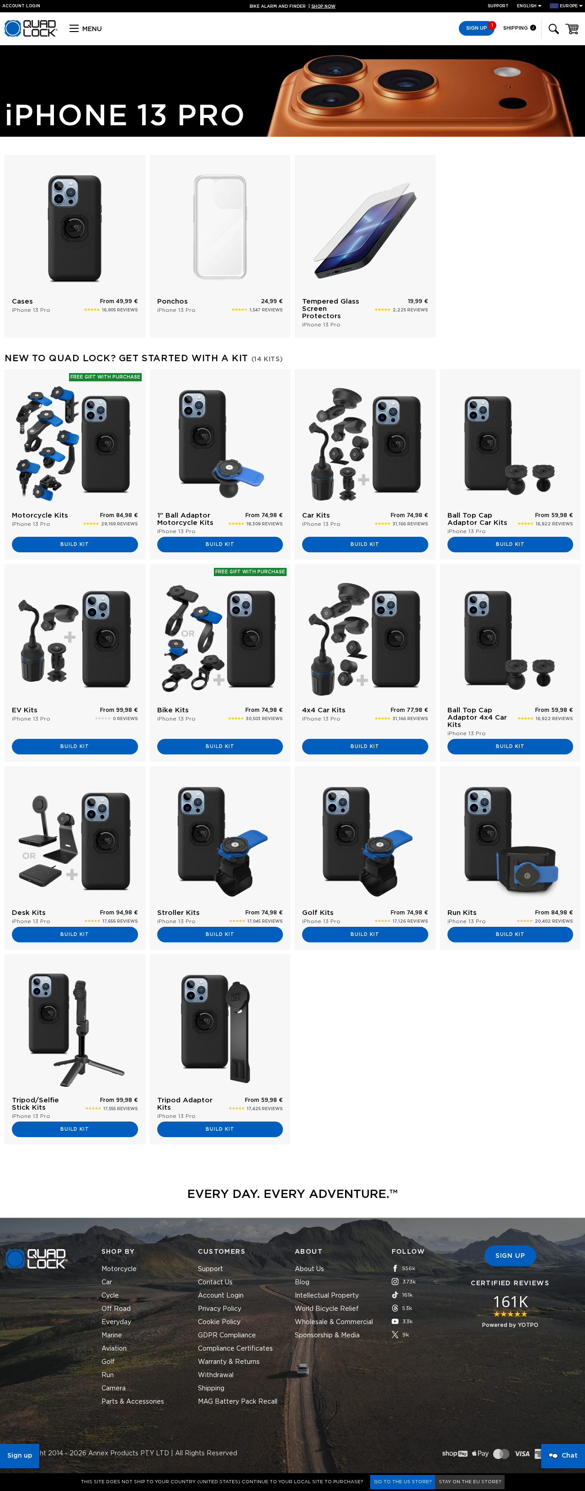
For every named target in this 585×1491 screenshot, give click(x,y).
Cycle (110, 1296)
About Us (309, 1269)
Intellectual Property (327, 1296)
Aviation (114, 1349)
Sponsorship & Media (327, 1335)
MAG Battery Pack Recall (237, 1402)
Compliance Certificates (235, 1349)
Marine (111, 1335)
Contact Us (215, 1282)
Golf (108, 1362)
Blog (302, 1282)
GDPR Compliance (227, 1335)
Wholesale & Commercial (334, 1322)
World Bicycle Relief (327, 1309)
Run (107, 1375)
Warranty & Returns (229, 1362)
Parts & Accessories (132, 1402)
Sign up (19, 1456)
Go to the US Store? (402, 1482)
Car (106, 1282)
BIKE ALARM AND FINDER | (292, 7)
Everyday (116, 1322)
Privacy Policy (219, 1309)
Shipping (516, 28)
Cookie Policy (219, 1322)
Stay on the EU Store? (470, 1482)
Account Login (221, 1296)
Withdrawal (216, 1375)
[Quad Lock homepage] (31, 35)
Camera (113, 1388)
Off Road (116, 1309)
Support (498, 6)
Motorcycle (119, 1269)
